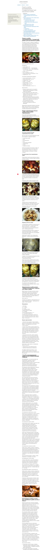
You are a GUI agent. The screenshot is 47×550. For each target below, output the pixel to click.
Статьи (27, 4)
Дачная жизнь (23, 1)
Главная (19, 4)
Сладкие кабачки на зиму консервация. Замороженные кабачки (13, 20)
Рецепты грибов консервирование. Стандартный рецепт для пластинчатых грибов (30, 15)
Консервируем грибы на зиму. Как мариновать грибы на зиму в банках (31, 33)
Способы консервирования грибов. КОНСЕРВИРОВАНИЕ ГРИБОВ (30, 31)
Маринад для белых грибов (29, 24)
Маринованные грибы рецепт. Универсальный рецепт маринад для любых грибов (31, 26)
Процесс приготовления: (29, 29)
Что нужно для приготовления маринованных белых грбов (30, 20)
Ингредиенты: (27, 28)
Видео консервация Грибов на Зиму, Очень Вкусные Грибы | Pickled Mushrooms (31, 36)
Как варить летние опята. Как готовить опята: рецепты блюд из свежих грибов (13, 17)
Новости (23, 4)
